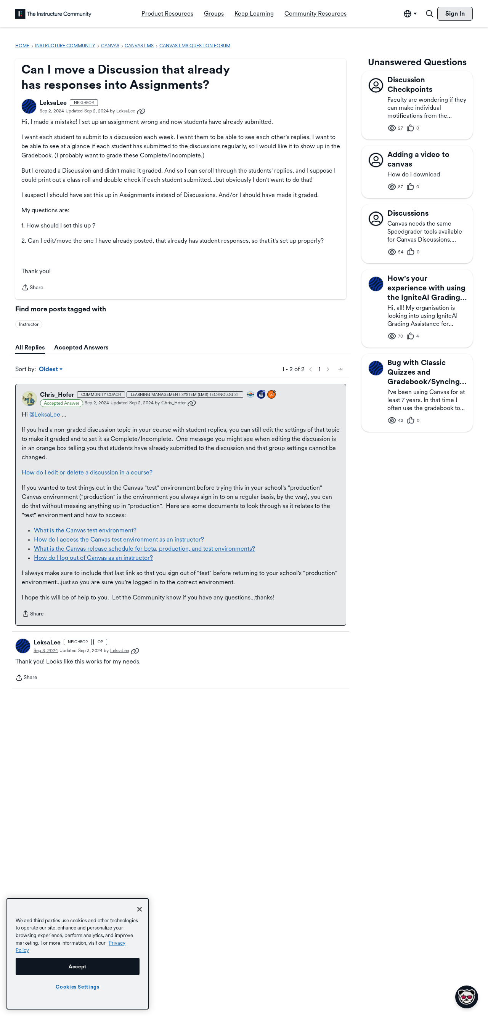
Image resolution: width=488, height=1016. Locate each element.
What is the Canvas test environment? (85, 530)
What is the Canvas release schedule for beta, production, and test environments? (144, 548)
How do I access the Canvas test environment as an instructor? (119, 539)
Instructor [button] (29, 324)
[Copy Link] (141, 110)
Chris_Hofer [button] (57, 394)
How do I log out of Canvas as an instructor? (93, 557)
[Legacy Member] (261, 395)
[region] (77, 954)
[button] (29, 106)
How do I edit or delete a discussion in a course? (87, 472)
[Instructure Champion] (250, 395)
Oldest (49, 369)
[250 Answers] (271, 395)
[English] (53, 14)
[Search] (430, 14)
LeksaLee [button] (53, 102)
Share (32, 288)
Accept (78, 966)
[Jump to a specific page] (340, 369)
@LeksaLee (44, 414)
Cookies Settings (78, 987)
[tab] (30, 347)
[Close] (139, 909)
